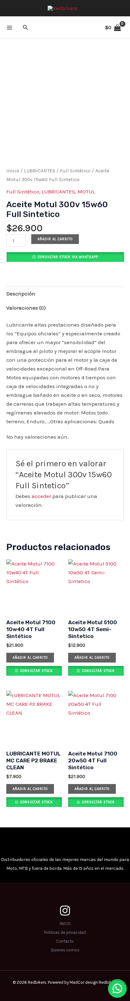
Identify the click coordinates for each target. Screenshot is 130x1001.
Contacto (65, 941)
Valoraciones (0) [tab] (26, 308)
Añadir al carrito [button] (30, 658)
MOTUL (86, 191)
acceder (41, 496)
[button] (25, 28)
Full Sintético (75, 171)
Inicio (12, 171)
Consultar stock (36, 671)
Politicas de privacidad (65, 932)
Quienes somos (65, 950)
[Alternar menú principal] (9, 28)
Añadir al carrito (55, 239)
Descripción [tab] (20, 293)
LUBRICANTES (39, 171)
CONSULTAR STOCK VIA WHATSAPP (68, 257)
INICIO (65, 923)
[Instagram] (65, 910)
